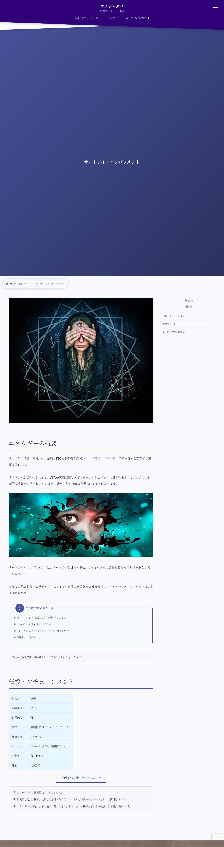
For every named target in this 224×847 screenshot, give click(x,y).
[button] (81, 777)
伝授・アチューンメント (175, 316)
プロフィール (169, 323)
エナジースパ (112, 6)
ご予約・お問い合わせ (174, 331)
